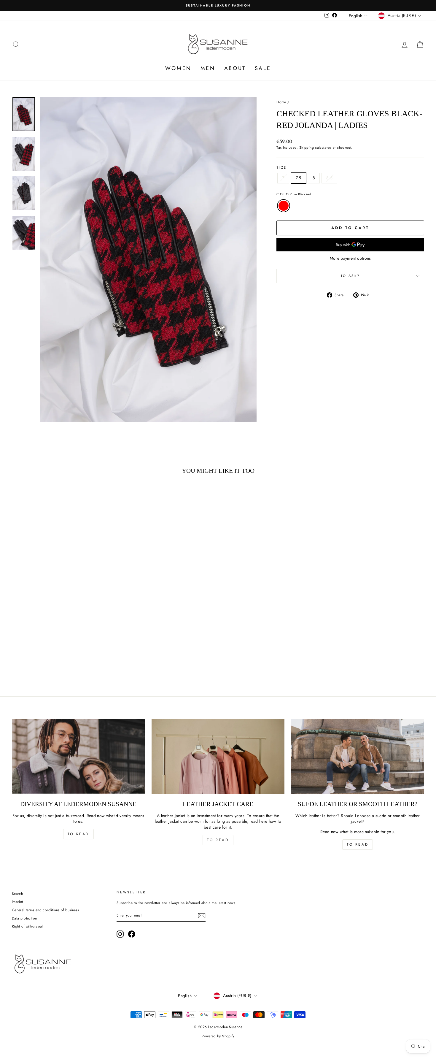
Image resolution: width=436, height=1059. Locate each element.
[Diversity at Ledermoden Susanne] (78, 756)
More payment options (350, 258)
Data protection (24, 918)
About (235, 68)
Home (281, 101)
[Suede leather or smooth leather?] (357, 756)
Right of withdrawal (27, 926)
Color (293, 194)
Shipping (306, 147)
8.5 (329, 178)
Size (281, 167)
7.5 (298, 178)
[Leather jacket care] (218, 756)
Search (17, 893)
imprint (17, 901)
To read (78, 834)
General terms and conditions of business (45, 909)
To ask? (350, 275)
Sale (263, 68)
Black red (283, 206)
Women (178, 68)
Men (208, 68)
